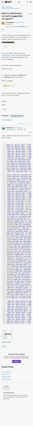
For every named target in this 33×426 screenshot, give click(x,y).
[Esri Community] (8, 2)
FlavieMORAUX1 (10, 22)
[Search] (27, 2)
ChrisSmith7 (9, 127)
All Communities (6, 372)
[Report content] (30, 14)
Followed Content (6, 376)
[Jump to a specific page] (30, 123)
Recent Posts (5, 374)
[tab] (5, 115)
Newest (9, 120)
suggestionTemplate (8, 55)
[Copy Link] (28, 26)
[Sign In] (30, 2)
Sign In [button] (17, 361)
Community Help (6, 379)
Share (4, 109)
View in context (6, 342)
